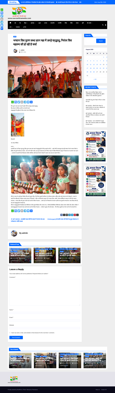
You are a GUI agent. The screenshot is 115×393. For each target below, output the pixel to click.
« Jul (95, 79)
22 (103, 68)
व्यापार (77, 23)
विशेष (71, 23)
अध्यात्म (15, 36)
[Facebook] (1, 12)
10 (87, 64)
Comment (12, 277)
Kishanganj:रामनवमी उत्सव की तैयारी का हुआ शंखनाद (62, 219)
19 (94, 68)
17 (87, 68)
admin (22, 50)
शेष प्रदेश (89, 23)
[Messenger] (1, 25)
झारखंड (32, 23)
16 (106, 64)
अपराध (45, 23)
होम (15, 23)
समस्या (62, 356)
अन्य (11, 27)
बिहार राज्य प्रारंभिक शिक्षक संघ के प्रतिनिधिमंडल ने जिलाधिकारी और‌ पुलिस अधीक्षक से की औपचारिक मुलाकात (95, 94)
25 (90, 72)
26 (94, 72)
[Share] (1, 28)
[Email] (1, 19)
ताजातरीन (53, 23)
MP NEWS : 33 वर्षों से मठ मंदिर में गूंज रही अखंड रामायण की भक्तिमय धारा (68, 255)
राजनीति (59, 23)
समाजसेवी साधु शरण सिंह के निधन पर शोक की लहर (43, 359)
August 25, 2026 (41, 363)
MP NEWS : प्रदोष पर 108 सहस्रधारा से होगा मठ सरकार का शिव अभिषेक (43, 255)
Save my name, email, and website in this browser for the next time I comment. (32, 332)
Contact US (104, 389)
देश (20, 23)
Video (18, 27)
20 (97, 68)
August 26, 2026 (16, 363)
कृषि (83, 23)
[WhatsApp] (1, 9)
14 (100, 64)
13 (97, 64)
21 (100, 68)
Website (11, 325)
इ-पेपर (24, 27)
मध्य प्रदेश (15, 251)
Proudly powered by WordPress (15, 389)
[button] (102, 25)
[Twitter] (1, 16)
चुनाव (40, 23)
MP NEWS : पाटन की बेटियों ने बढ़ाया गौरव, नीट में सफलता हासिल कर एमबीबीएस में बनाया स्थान (95, 122)
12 (94, 64)
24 (87, 72)
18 (90, 68)
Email (11, 317)
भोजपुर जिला (19, 356)
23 (106, 68)
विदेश (66, 23)
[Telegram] (1, 22)
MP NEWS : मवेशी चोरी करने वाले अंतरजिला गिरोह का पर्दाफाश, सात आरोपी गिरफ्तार (95, 115)
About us (98, 389)
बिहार (25, 23)
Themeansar (35, 389)
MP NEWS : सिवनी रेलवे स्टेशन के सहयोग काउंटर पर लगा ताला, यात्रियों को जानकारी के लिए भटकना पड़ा (95, 107)
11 (90, 64)
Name (11, 310)
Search (88, 35)
